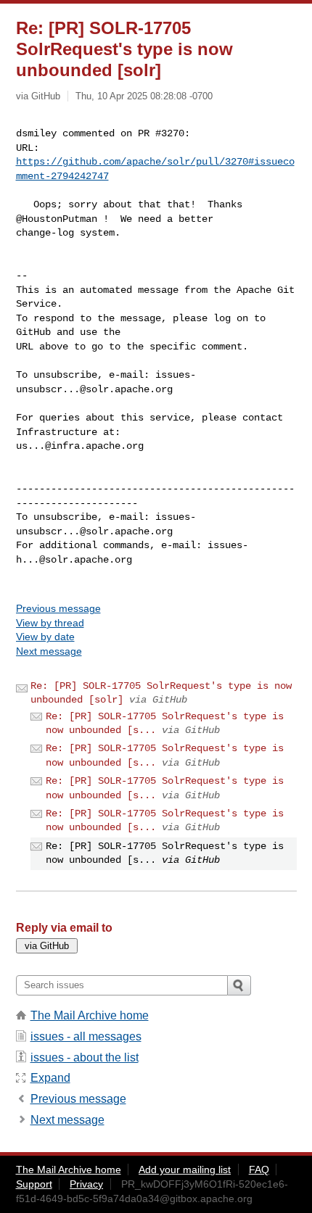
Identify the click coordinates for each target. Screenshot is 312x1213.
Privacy (86, 1184)
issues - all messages (85, 1036)
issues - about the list (84, 1057)
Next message (49, 651)
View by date (45, 636)
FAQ (259, 1169)
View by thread (50, 623)
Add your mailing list (185, 1169)
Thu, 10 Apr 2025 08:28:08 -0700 (144, 96)
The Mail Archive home (89, 1015)
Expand (50, 1078)
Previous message (58, 608)
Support (34, 1184)
